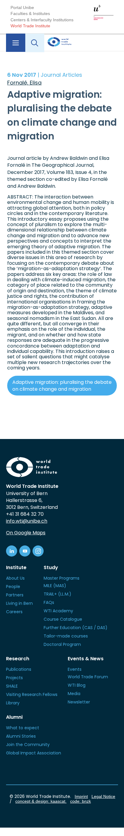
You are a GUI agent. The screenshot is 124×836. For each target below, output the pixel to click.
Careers (14, 612)
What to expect (22, 728)
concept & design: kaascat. (41, 801)
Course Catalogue (63, 619)
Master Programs (61, 578)
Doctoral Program (62, 644)
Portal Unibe (22, 7)
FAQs (49, 602)
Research (17, 658)
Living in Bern (19, 603)
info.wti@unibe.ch (26, 521)
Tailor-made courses (66, 636)
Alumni (14, 717)
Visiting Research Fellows (31, 694)
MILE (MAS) (55, 586)
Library (13, 703)
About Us (15, 578)
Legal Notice (103, 796)
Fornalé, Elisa (24, 82)
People (13, 587)
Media (74, 694)
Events (75, 669)
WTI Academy (58, 611)
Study (51, 567)
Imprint (81, 796)
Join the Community (28, 745)
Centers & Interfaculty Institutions (42, 19)
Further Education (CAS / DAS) (75, 628)
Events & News (86, 658)
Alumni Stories (21, 736)
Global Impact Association (33, 753)
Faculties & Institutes (30, 13)
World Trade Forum (88, 677)
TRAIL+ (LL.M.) (57, 594)
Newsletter (79, 702)
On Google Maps (25, 532)
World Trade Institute (30, 25)
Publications (18, 669)
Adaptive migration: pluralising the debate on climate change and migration (62, 386)
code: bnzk (80, 801)
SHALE (12, 686)
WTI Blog (76, 685)
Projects (14, 678)
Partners (14, 595)
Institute (16, 567)
